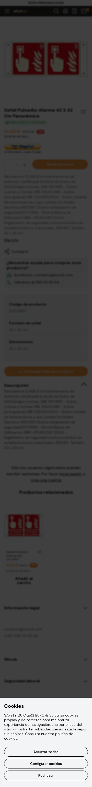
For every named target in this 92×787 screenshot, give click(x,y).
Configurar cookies (46, 763)
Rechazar (46, 775)
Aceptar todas (46, 751)
